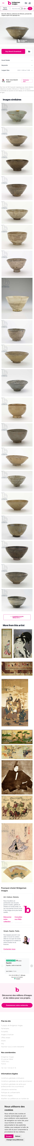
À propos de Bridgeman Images (12, 1025)
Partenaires (5, 1028)
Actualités (4, 1031)
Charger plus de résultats (18, 617)
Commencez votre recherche (17, 1005)
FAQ (2, 1044)
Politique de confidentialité (10, 1092)
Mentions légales (7, 1095)
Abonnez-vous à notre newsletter (12, 1047)
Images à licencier (7, 1034)
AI (24, 8)
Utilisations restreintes (9, 1089)
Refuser (17, 1136)
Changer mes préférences (14, 1140)
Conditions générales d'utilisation (12, 1078)
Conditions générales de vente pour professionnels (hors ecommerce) (13, 1085)
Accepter (9, 1136)
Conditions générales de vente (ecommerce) (16, 1081)
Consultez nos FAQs (18, 918)
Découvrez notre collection (7, 919)
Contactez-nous (26, 80)
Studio (3, 1041)
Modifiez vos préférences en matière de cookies (15, 1100)
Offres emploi (5, 1038)
